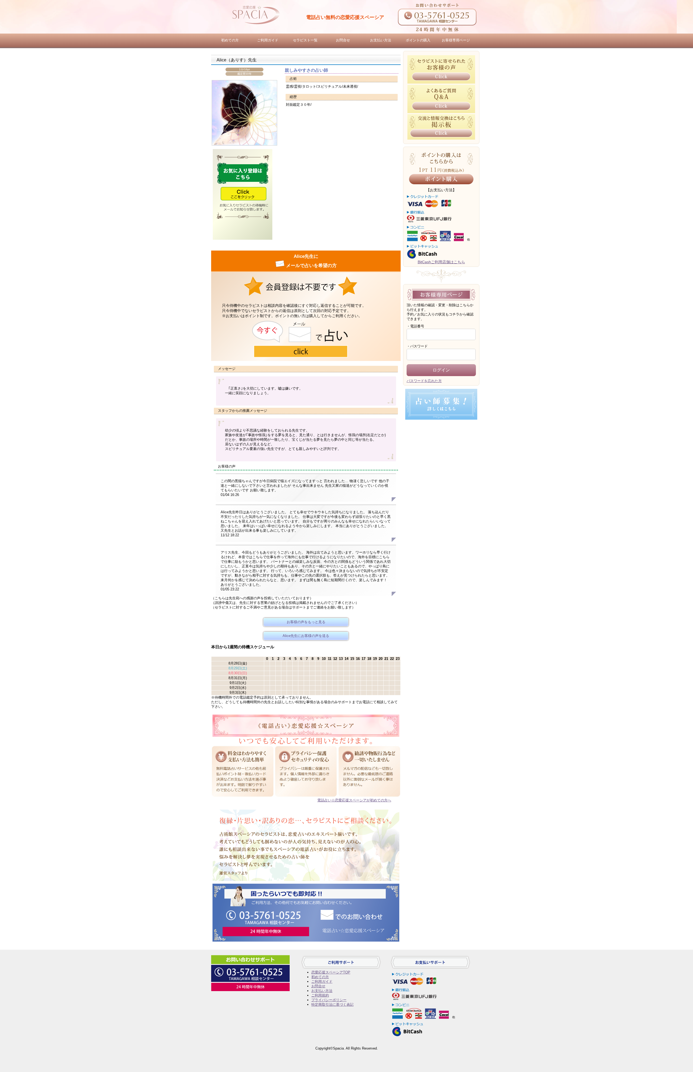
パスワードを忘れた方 (424, 381)
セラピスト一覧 (305, 40)
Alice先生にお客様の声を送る (306, 636)
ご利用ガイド (267, 40)
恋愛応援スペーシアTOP (330, 972)
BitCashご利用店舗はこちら (441, 262)
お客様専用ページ (456, 40)
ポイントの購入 (418, 40)
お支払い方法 (380, 40)
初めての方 (230, 40)
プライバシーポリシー (328, 1000)
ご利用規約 (320, 995)
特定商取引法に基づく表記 (332, 1004)
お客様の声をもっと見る (306, 622)
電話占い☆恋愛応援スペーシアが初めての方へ (354, 800)
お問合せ (343, 40)
